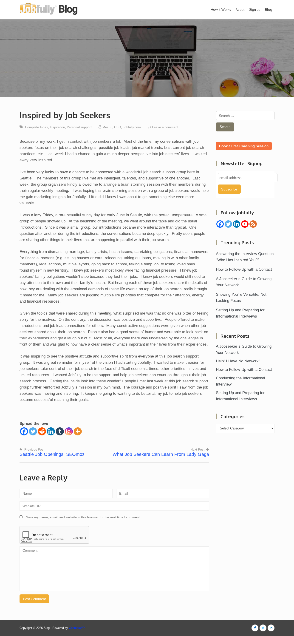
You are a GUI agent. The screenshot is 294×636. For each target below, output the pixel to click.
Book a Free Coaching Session (244, 146)
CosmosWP (77, 628)
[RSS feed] (253, 224)
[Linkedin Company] (236, 224)
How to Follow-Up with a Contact (244, 269)
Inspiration (57, 127)
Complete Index (36, 127)
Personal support (79, 127)
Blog (268, 9)
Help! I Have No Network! (238, 361)
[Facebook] (24, 431)
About (240, 9)
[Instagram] (69, 431)
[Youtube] (245, 224)
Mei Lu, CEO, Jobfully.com (121, 127)
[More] (78, 431)
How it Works (221, 9)
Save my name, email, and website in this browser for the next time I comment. (83, 517)
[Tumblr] (60, 431)
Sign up (254, 9)
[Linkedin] (51, 431)
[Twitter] (33, 431)
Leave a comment (165, 127)
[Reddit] (42, 431)
